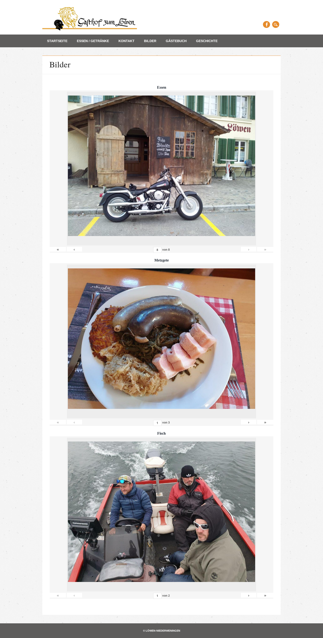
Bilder (150, 41)
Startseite (57, 41)
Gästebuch (176, 41)
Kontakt (126, 41)
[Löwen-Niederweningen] (89, 29)
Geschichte (207, 41)
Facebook (266, 24)
